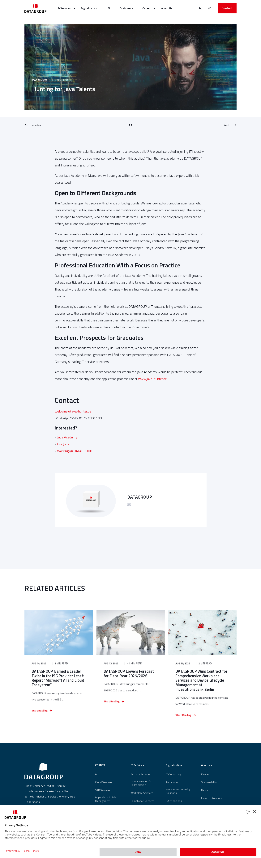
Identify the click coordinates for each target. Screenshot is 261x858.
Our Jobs (63, 444)
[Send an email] (129, 505)
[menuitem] (64, 8)
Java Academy (67, 437)
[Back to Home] (35, 8)
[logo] (43, 771)
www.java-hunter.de (152, 378)
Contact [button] (227, 8)
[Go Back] (130, 125)
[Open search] (200, 8)
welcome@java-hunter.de (73, 411)
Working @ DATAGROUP (74, 451)
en (209, 8)
